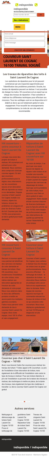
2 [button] (22, 401)
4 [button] (26, 401)
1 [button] (20, 401)
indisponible (25, 5)
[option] (24, 365)
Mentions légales (40, 455)
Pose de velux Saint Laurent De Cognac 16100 (39, 428)
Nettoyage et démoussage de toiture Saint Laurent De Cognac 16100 (8, 420)
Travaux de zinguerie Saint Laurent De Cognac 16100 (39, 419)
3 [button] (24, 401)
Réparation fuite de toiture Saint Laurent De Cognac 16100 (24, 427)
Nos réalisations (21, 20)
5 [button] (29, 401)
